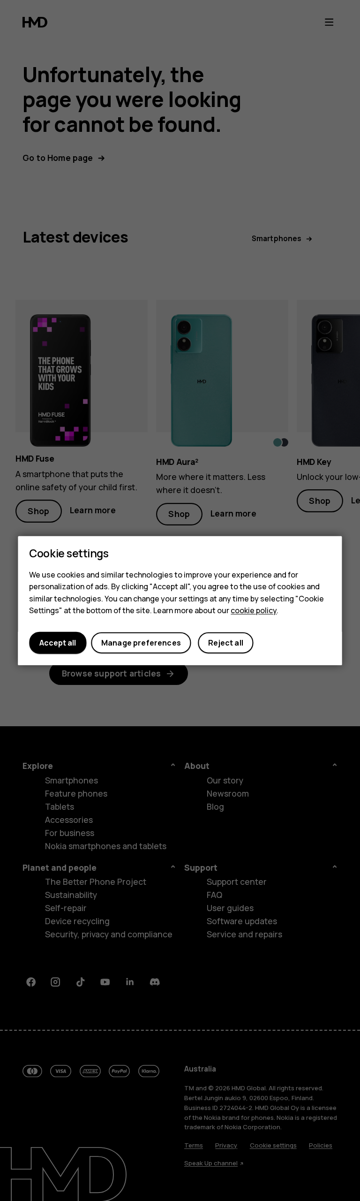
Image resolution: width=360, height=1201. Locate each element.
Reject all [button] (225, 643)
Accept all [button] (57, 643)
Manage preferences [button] (141, 643)
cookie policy (254, 610)
